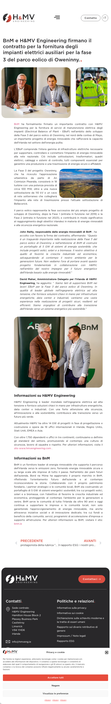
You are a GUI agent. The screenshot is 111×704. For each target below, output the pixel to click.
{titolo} (48, 700)
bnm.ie (18, 524)
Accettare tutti (56, 678)
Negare (56, 686)
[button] (106, 652)
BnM (16, 124)
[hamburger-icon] (56, 17)
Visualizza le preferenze (55, 694)
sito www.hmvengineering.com (32, 448)
